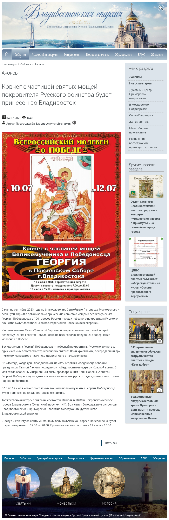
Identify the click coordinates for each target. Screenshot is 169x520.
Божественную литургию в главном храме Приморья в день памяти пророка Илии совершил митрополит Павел (146, 407)
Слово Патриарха (141, 115)
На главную (9, 64)
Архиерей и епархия (45, 54)
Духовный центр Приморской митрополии (140, 94)
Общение (157, 54)
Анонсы (39, 64)
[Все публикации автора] (74, 123)
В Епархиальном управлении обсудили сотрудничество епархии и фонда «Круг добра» (146, 356)
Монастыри (66, 503)
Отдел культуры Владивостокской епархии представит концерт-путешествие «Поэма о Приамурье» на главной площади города (145, 217)
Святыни (23, 503)
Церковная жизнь (97, 54)
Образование (123, 54)
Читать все (110, 443)
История (109, 503)
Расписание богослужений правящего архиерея (143, 143)
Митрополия (72, 54)
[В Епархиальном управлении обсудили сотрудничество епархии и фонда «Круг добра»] (146, 342)
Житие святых (139, 122)
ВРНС (141, 54)
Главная (9, 458)
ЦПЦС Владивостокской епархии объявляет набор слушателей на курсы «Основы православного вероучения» (145, 283)
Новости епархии (141, 83)
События (20, 54)
